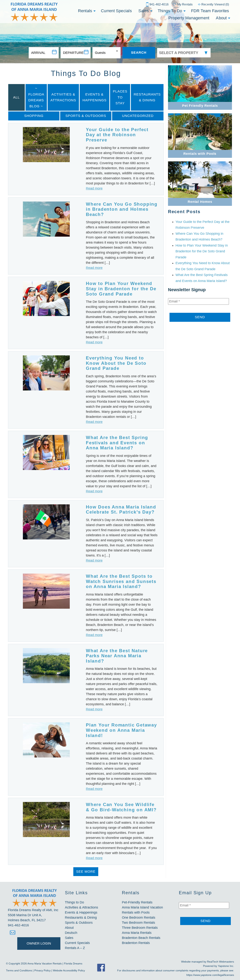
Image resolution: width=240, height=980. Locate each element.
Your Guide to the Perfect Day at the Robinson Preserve (117, 134)
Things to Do (170, 10)
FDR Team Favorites (210, 10)
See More (85, 871)
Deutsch (71, 933)
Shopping (34, 116)
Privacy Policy (42, 970)
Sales (143, 10)
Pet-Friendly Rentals (137, 902)
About (221, 18)
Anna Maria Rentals (137, 933)
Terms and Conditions (19, 970)
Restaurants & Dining (147, 97)
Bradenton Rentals (136, 943)
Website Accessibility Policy (69, 970)
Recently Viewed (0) (215, 4)
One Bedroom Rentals (138, 917)
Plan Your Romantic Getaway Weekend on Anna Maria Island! (121, 730)
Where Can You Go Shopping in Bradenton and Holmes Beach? (122, 209)
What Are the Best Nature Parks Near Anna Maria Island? (117, 655)
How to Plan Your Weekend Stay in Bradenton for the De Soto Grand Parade (121, 288)
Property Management (188, 18)
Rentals (85, 10)
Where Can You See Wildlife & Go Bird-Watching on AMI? (121, 807)
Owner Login (39, 943)
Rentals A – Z (75, 948)
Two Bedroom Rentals (138, 922)
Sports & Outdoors (85, 116)
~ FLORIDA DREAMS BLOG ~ (36, 97)
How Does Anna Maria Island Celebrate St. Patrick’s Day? (121, 509)
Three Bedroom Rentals (140, 928)
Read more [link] (94, 188)
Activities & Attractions (63, 97)
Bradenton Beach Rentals (141, 938)
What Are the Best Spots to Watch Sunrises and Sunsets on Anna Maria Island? (121, 581)
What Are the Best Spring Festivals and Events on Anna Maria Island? (117, 442)
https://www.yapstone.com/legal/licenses (210, 975)
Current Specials (116, 10)
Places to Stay (120, 97)
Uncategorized (138, 116)
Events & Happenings (94, 97)
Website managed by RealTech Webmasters (207, 961)
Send (200, 317)
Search (138, 52)
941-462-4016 (159, 4)
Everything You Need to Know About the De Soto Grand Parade (116, 363)
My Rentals (184, 4)
